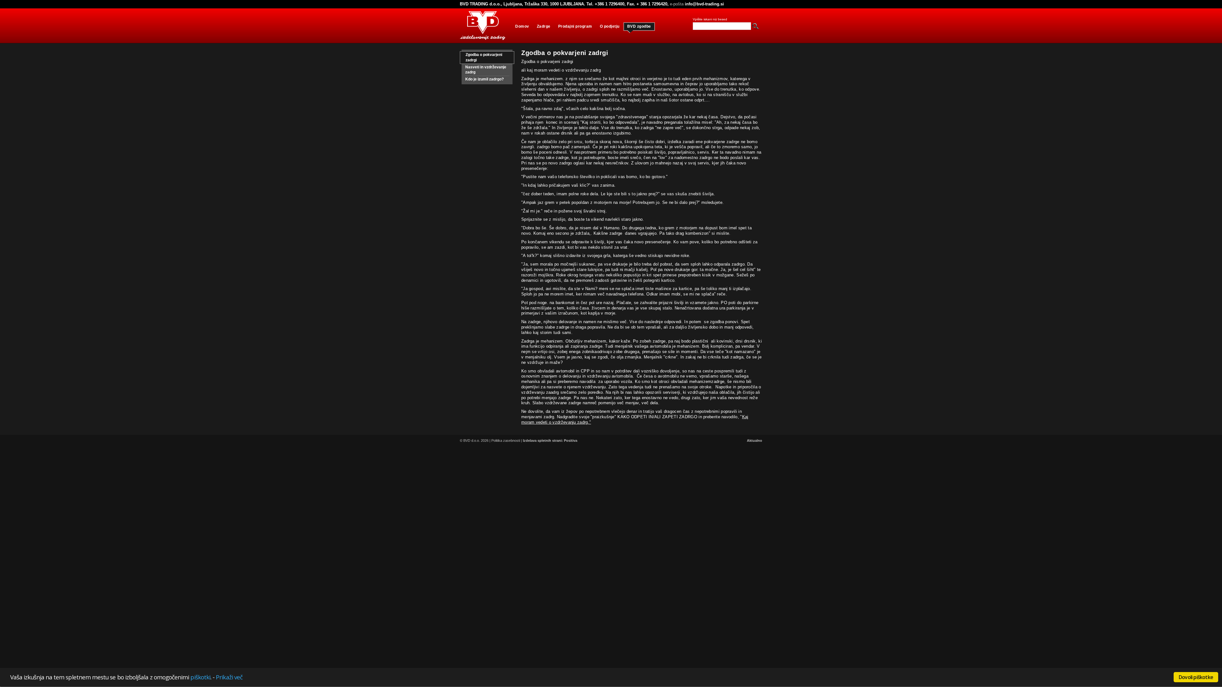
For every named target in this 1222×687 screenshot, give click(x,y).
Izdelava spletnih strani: (543, 440)
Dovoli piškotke (1196, 677)
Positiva (570, 440)
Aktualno (754, 440)
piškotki (200, 677)
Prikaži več (229, 677)
